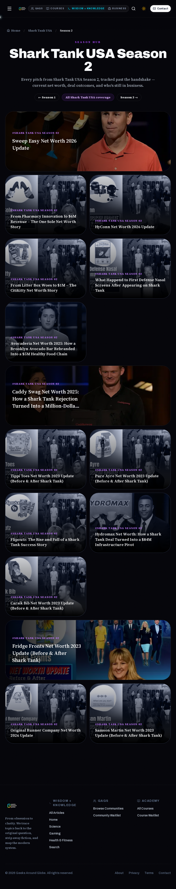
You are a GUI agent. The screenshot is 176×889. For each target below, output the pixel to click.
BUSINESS (119, 8)
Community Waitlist (107, 815)
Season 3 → (129, 97)
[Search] (133, 8)
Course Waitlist (148, 815)
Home (53, 819)
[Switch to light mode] (144, 8)
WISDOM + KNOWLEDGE (88, 8)
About (119, 873)
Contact (162, 8)
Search (54, 847)
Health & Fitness (61, 840)
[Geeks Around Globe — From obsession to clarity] (22, 8)
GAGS (39, 8)
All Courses (145, 808)
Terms (148, 873)
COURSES (57, 8)
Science (55, 826)
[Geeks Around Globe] (12, 806)
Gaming (55, 833)
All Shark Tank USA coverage (88, 97)
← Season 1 (47, 97)
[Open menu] (9, 8)
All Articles (56, 812)
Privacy (134, 873)
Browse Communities (108, 808)
